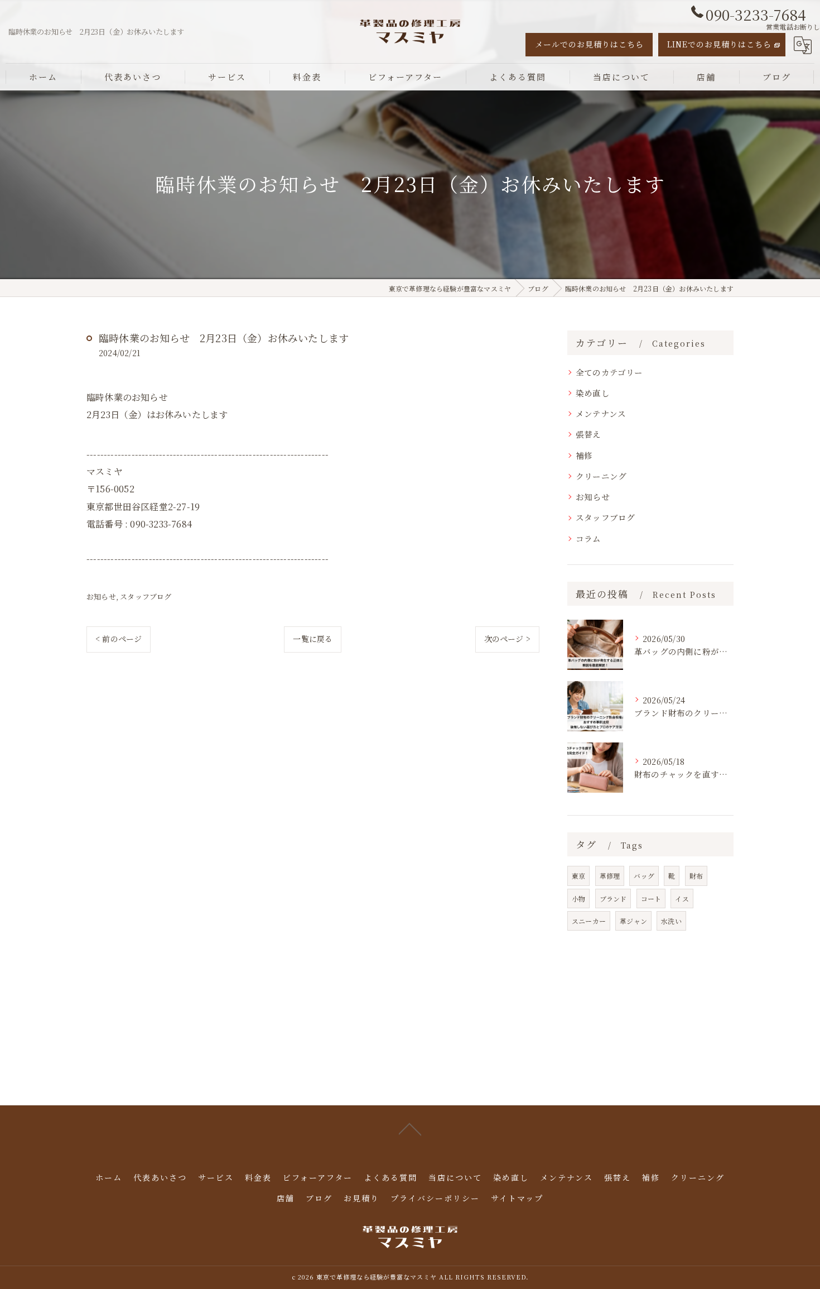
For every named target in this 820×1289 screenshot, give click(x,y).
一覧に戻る (312, 638)
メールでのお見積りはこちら (589, 44)
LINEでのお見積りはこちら (719, 44)
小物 (578, 898)
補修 (584, 455)
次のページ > (507, 638)
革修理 (610, 875)
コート (651, 898)
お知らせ (101, 596)
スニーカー (589, 921)
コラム (588, 538)
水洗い (671, 921)
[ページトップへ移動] (410, 1128)
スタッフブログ (145, 596)
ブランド (613, 898)
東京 (578, 875)
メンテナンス (601, 413)
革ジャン (633, 921)
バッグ (644, 875)
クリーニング (601, 476)
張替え (588, 434)
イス (681, 898)
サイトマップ (517, 1198)
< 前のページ (118, 638)
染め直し (593, 393)
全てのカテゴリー (609, 372)
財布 (696, 875)
